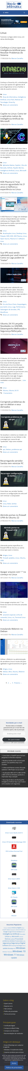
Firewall (5, 558)
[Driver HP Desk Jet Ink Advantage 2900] (14, 839)
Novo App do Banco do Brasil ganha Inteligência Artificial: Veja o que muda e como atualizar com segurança (14, 782)
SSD (10, 945)
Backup (22, 927)
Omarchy (12, 102)
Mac (11, 936)
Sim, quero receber (14, 739)
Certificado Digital (9, 1025)
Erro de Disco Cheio (9, 304)
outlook (13, 939)
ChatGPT (4, 929)
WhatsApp (10, 948)
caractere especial (9, 615)
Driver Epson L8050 (14, 879)
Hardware (19, 931)
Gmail (24, 929)
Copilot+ (18, 165)
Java (24, 934)
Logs (13, 307)
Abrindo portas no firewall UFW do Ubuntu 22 (13, 516)
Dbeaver (14, 916)
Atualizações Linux (9, 233)
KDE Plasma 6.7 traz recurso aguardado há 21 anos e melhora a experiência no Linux (12, 185)
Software (5, 945)
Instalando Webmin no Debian (11, 630)
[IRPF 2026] (14, 866)
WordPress (4, 312)
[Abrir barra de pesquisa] (24, 12)
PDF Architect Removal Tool (14, 851)
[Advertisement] (14, 702)
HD (22, 931)
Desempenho (13, 929)
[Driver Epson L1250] (14, 885)
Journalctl (3, 307)
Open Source (4, 239)
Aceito (14, 1063)
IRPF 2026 (14, 870)
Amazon (5, 927)
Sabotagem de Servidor (8, 310)
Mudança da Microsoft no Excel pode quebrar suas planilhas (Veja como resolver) (13, 762)
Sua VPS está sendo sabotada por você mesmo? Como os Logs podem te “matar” (13, 256)
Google (5, 932)
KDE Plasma (18, 236)
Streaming (13, 945)
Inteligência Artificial (7, 171)
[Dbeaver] (14, 912)
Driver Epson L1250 (14, 888)
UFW (2, 561)
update (5, 948)
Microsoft (23, 171)
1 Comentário (7, 393)
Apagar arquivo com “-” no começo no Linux (13, 573)
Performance (20, 307)
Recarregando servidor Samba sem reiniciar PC (11, 462)
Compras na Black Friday (11, 1028)
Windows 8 (10, 951)
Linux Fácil (10, 100)
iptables (12, 558)
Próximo (18, 683)
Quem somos (8, 1003)
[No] (26, 1062)
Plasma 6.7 (14, 239)
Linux (5, 94)
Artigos (5, 555)
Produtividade (19, 941)
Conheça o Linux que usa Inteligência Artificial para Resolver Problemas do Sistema (12, 51)
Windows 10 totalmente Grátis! (13, 1050)
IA (24, 931)
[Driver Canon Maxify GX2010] (14, 829)
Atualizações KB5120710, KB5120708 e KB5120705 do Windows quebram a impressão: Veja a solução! (13, 775)
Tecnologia (19, 945)
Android (9, 928)
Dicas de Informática (10, 97)
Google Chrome (12, 931)
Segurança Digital (18, 943)
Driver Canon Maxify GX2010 (14, 833)
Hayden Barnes (18, 168)
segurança (7, 943)
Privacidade (19, 939)
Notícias (7, 939)
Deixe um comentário (10, 105)
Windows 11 (10, 954)
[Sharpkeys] (14, 857)
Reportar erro (8, 1006)
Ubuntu (5, 390)
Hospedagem (21, 304)
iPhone (21, 934)
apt (4, 449)
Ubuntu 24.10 (13, 390)
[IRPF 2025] (14, 903)
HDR (7, 236)
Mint (10, 672)
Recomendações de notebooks (13, 1033)
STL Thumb (14, 897)
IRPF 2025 (14, 906)
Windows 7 (5, 951)
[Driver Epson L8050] (14, 875)
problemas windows (9, 941)
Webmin (22, 672)
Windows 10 (19, 951)
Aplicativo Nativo (8, 165)
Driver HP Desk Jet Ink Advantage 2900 (14, 842)
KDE (11, 236)
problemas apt (17, 449)
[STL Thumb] (14, 894)
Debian (8, 449)
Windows (20, 947)
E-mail (21, 929)
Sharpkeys (14, 860)
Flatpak (3, 236)
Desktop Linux (21, 233)
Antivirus (14, 928)
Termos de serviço (9, 1014)
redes (24, 941)
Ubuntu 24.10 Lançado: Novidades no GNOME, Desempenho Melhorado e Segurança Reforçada (13, 327)
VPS (18, 310)
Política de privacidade (11, 1011)
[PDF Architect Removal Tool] (14, 848)
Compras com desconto (11, 1031)
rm (13, 617)
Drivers (17, 929)
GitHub (9, 168)
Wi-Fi (14, 948)
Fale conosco (8, 1009)
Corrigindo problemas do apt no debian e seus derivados (12, 404)
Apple (19, 928)
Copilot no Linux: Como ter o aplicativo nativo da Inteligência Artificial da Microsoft (13, 117)
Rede (9, 504)
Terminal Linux (20, 617)
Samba (14, 504)
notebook (21, 936)
